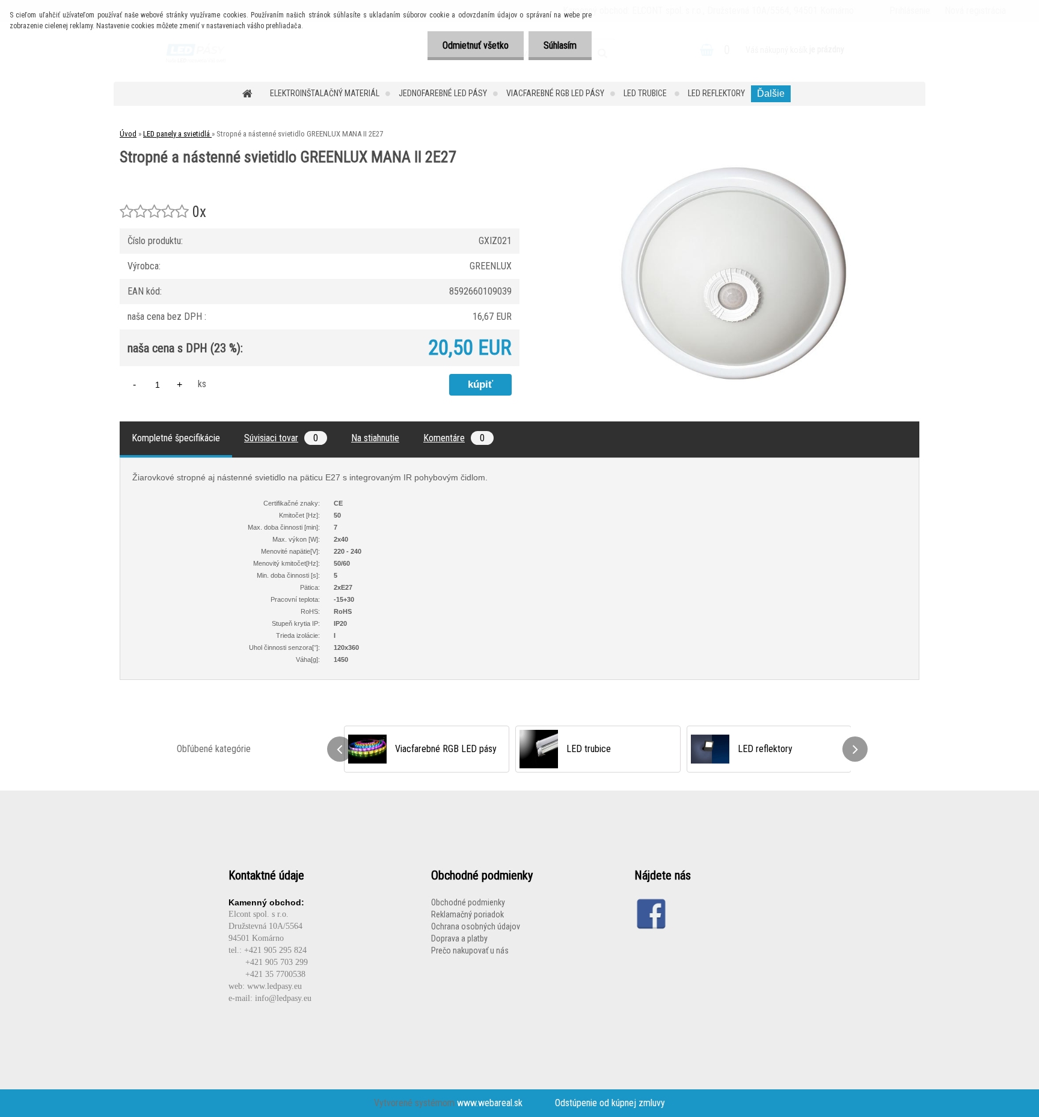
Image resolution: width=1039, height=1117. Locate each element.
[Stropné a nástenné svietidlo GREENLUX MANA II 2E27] (733, 169)
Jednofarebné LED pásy (443, 93)
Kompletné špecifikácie (176, 438)
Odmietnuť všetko (476, 45)
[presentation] (339, 749)
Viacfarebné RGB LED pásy (555, 93)
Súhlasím (560, 45)
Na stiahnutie (375, 438)
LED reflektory (716, 93)
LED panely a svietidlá (177, 133)
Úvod (128, 133)
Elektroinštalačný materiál (324, 93)
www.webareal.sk (490, 1103)
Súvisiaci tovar (281, 438)
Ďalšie (771, 93)
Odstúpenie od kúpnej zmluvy (610, 1103)
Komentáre (454, 438)
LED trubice (646, 93)
